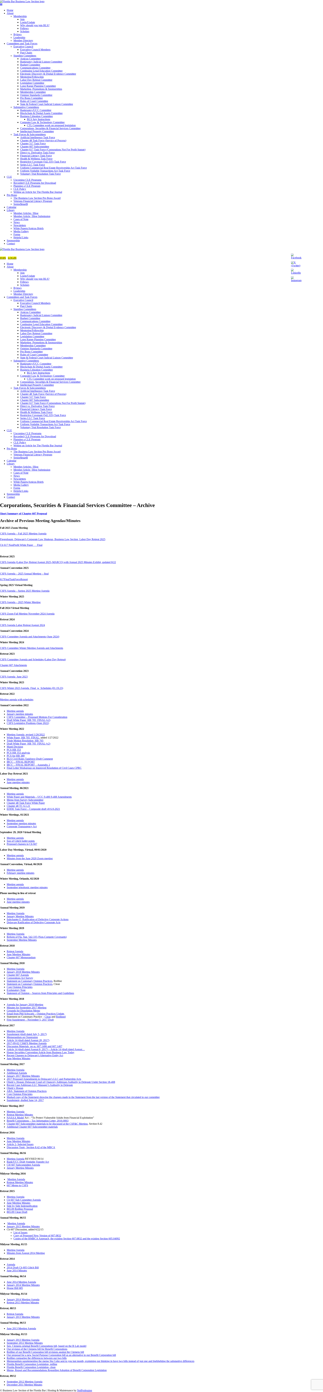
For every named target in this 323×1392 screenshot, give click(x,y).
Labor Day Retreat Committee (36, 79)
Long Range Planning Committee (38, 86)
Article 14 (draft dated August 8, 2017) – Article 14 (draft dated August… (46, 1049)
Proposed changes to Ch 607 (22, 844)
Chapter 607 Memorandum (21, 957)
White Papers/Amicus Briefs (28, 228)
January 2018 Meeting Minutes (23, 971)
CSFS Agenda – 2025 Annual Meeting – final (24, 573)
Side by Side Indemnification (22, 1205)
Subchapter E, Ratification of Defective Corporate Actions (37, 919)
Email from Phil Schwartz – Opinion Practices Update (36, 1013)
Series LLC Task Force (32, 164)
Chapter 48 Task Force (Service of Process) (43, 140)
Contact (11, 243)
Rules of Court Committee (34, 101)
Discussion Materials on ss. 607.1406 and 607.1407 (34, 1046)
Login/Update (27, 22)
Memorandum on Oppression (22, 1037)
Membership (20, 16)
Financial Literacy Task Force (36, 155)
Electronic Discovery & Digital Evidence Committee (48, 73)
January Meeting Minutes (20, 916)
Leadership (19, 37)
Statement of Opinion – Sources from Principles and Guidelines (40, 993)
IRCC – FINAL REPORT (21, 761)
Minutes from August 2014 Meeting (26, 1253)
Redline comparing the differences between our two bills (37, 1358)
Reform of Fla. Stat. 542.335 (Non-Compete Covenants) (37, 936)
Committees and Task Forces (22, 43)
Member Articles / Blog (25, 213)
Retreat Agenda (15, 951)
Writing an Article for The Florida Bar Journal (37, 192)
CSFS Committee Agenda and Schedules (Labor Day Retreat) (33, 659)
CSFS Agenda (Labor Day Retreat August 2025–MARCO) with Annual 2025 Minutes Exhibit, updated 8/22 (58, 562)
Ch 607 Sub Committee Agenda (24, 1199)
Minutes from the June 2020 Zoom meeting (30, 858)
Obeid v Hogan (15, 1088)
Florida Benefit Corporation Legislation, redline (32, 1364)
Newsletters (19, 225)
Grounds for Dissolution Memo (23, 1010)
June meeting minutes (18, 782)
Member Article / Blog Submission (31, 216)
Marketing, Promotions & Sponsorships (41, 89)
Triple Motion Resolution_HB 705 (25, 740)
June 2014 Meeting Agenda (21, 1282)
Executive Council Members (35, 49)
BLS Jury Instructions (38, 119)
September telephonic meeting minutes (27, 887)
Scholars (24, 31)
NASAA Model (15, 1117)
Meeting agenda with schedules (16, 699)
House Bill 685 (15, 1288)
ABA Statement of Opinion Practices (27, 1091)
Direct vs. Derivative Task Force (37, 152)
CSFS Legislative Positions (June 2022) (28, 723)
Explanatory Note (16, 990)
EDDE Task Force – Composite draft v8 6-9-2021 (33, 809)
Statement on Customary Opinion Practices (29, 981)
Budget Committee (30, 64)
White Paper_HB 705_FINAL (23, 737)
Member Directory (23, 40)
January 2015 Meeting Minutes (23, 1226)
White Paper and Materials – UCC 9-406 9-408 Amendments (39, 796)
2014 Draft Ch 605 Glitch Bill (23, 1267)
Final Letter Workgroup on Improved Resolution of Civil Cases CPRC (44, 767)
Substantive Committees (26, 107)
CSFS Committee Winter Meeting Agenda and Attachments (31, 648)
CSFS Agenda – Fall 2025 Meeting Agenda (23, 533)
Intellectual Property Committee (37, 131)
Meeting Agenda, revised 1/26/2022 (26, 734)
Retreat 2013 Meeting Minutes (23, 1302)
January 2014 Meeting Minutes (23, 1285)
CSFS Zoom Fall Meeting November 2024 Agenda (27, 613)
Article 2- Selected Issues (20, 1144)
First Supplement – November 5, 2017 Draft (30, 1019)
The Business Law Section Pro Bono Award (37, 198)
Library (11, 210)
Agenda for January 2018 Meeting (25, 1004)
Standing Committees (24, 55)
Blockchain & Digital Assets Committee (41, 113)
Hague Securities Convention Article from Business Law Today (40, 1052)
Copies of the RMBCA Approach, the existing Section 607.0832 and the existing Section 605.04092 (66, 1238)
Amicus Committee (30, 58)
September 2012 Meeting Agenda (24, 1381)
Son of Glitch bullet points (21, 841)
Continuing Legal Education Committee (41, 70)
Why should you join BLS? (34, 25)
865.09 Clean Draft (17, 1212)
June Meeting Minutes (18, 954)
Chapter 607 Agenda (18, 975)
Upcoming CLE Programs (27, 179)
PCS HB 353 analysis (18, 752)
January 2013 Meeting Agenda (23, 1339)
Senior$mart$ (20, 204)
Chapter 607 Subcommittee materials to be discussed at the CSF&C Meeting (47, 1123)
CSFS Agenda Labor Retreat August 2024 (22, 625)
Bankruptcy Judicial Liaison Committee (41, 61)
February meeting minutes (20, 872)
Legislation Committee (32, 82)
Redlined (61, 1016)
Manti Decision (15, 746)
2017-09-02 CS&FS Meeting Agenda (27, 1043)
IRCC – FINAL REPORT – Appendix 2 (28, 764)
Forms (16, 234)
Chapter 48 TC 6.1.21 (18, 805)
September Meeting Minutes (22, 939)
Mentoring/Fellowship (32, 76)
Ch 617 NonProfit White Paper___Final (21, 545)
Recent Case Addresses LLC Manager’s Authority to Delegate (40, 1085)
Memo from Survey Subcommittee (25, 799)
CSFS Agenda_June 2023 (14, 676)
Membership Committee (33, 92)
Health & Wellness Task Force (36, 158)
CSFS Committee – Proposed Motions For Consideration (37, 717)
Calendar (11, 207)
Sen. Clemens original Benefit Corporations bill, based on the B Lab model (46, 1346)
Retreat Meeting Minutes (20, 1114)
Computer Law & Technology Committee (42, 122)
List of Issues (20, 1232)
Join (22, 19)
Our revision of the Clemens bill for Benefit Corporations (37, 1349)
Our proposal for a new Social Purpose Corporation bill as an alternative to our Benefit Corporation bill (61, 1355)
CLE (9, 176)
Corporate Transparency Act (22, 826)
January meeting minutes (20, 714)
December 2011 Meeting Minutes (24, 1384)
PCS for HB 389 (16, 755)
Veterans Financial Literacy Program (32, 201)
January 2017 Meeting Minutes (23, 1076)
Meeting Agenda (15, 913)
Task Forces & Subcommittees (29, 134)
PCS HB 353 (14, 749)
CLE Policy (19, 189)
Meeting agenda (15, 711)
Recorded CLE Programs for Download (34, 182)
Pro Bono (12, 195)
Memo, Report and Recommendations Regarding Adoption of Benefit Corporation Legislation (57, 1370)
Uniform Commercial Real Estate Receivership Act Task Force (53, 167)
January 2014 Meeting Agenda (23, 1299)
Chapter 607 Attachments (13, 665)
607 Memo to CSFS (17, 1185)
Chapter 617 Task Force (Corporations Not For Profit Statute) (52, 149)
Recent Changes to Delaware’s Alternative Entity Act (35, 1055)
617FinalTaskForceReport (14, 579)
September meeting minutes (21, 823)
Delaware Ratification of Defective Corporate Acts (33, 922)
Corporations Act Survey (20, 978)
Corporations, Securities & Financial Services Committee (50, 128)
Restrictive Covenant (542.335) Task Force (43, 161)
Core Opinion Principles (19, 987)
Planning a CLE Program (26, 186)
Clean (48, 1016)
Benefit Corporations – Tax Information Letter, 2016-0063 (37, 1120)
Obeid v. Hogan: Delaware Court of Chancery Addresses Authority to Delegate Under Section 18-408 (61, 1082)
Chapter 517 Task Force (33, 143)
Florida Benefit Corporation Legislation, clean (31, 1367)
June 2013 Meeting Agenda (21, 1328)
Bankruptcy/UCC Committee (35, 110)
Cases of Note (20, 219)
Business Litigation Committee (36, 116)
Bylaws (17, 34)
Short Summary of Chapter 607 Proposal (23, 513)
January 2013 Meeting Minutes (23, 1317)
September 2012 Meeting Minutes (25, 1342)
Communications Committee (35, 67)
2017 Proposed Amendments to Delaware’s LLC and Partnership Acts (44, 1079)
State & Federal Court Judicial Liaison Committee (46, 104)
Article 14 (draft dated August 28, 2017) (28, 1040)
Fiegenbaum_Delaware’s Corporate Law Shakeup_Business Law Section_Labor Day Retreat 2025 (52, 539)
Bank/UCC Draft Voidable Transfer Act (28, 1161)
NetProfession (84, 1390)
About (10, 13)
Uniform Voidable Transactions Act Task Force (45, 170)
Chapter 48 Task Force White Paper (26, 802)
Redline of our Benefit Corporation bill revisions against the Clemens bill (45, 1352)
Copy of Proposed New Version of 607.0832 (37, 1235)
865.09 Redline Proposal (20, 1208)
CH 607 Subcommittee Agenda (23, 1164)
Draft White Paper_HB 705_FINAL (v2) (28, 720)
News (16, 222)
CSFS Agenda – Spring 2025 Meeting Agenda (24, 590)
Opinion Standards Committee (36, 95)
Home (10, 10)
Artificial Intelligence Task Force (37, 137)
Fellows (24, 28)
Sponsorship (13, 240)
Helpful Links (20, 237)
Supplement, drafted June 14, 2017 (25, 1100)
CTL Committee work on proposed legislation (51, 125)
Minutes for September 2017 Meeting (26, 1007)
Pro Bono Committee (31, 98)
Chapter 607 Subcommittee (34, 146)
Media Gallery (21, 231)
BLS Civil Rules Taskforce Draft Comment (30, 758)
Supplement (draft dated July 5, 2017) (27, 1034)
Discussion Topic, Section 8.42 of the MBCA (31, 1147)
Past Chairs (26, 52)
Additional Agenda (17, 1072)
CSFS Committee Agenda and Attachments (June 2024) (29, 636)
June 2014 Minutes (17, 1270)
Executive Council (23, 46)
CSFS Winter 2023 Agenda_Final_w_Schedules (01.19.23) (31, 688)
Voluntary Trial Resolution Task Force (40, 173)
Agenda (11, 1264)
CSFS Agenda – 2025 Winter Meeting (20, 602)
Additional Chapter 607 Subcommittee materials (32, 1126)
